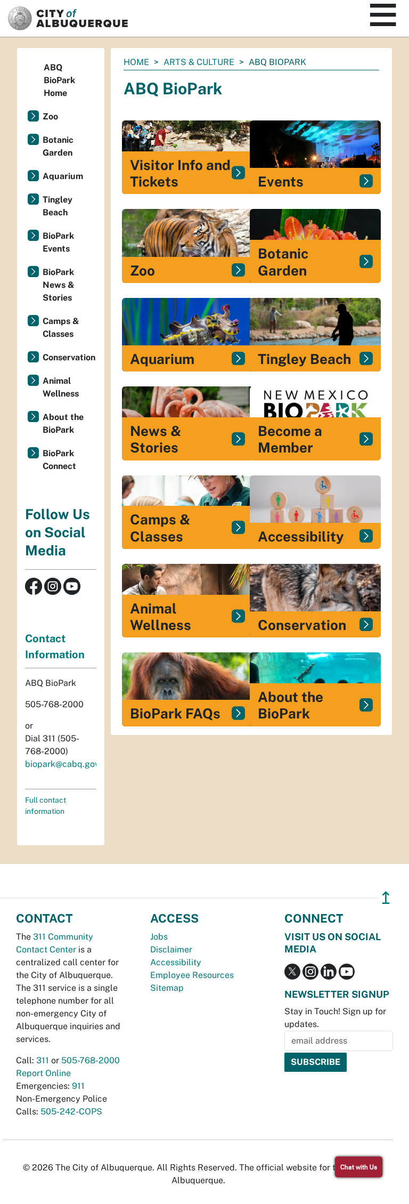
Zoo (50, 116)
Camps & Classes (61, 327)
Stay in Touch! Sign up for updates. (335, 1017)
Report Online (43, 1073)
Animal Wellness (61, 387)
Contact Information (55, 646)
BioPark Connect (59, 459)
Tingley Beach (57, 206)
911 (78, 1086)
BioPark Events (58, 242)
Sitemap (167, 988)
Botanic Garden (58, 146)
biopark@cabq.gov (62, 764)
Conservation (69, 357)
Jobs (159, 937)
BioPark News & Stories (59, 285)
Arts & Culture (198, 62)
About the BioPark (63, 423)
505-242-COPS (71, 1111)
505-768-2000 (90, 1060)
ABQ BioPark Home (59, 80)
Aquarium (63, 176)
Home (136, 62)
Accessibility (175, 962)
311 (42, 1060)
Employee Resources (192, 975)
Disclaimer (171, 949)
